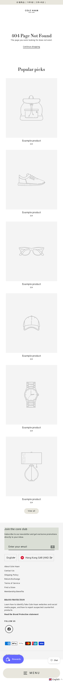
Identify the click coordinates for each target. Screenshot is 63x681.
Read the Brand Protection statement (21, 614)
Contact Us (9, 571)
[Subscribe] (52, 547)
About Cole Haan (12, 566)
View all (31, 511)
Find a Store (9, 587)
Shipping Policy (11, 575)
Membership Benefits (14, 591)
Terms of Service (12, 583)
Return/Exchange (12, 579)
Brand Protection (14, 600)
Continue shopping (31, 47)
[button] (55, 679)
